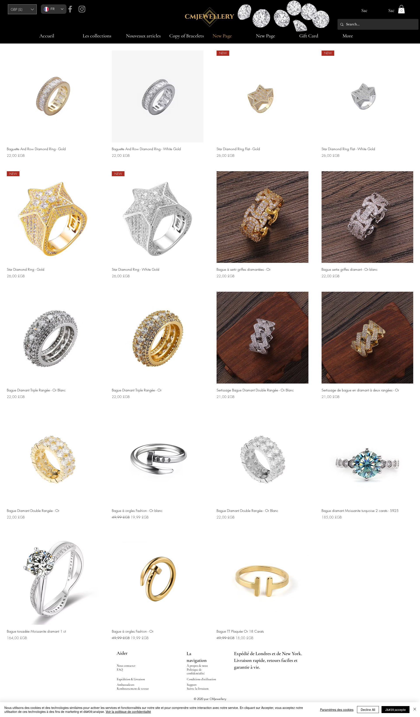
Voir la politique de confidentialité (128, 711)
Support (192, 685)
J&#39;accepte (395, 709)
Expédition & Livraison (131, 679)
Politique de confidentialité (196, 671)
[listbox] (22, 9)
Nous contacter (126, 666)
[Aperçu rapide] (53, 96)
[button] (22, 9)
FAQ (120, 670)
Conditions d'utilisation (201, 679)
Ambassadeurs (125, 685)
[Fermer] (414, 710)
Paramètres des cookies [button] (337, 709)
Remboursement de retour (133, 689)
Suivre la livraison (197, 689)
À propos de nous (197, 666)
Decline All (368, 709)
